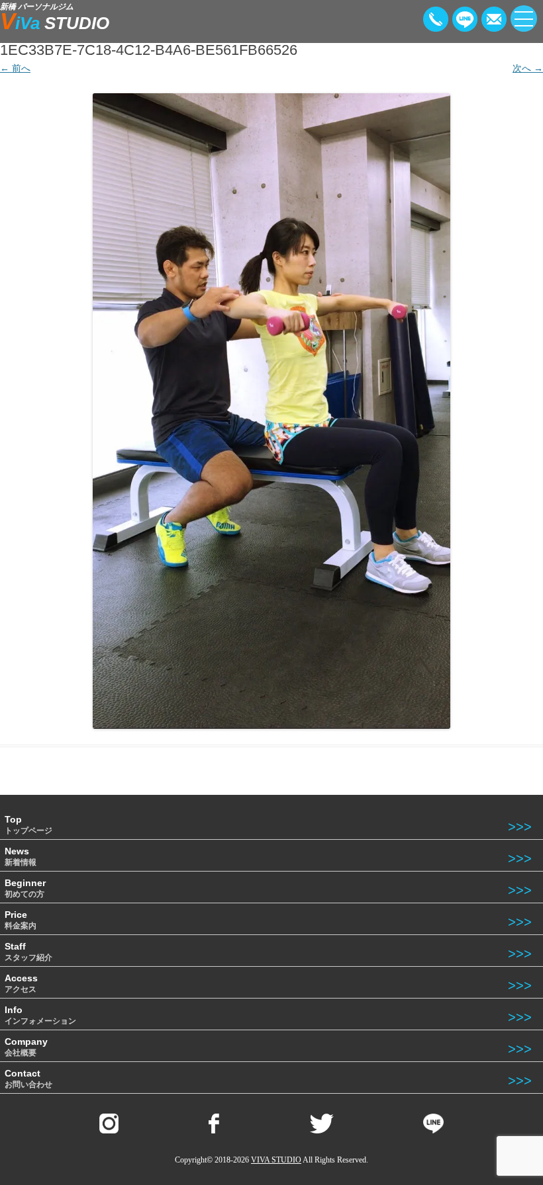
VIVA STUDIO (276, 1160)
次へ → (528, 68)
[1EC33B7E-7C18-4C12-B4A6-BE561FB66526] (271, 410)
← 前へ (15, 68)
